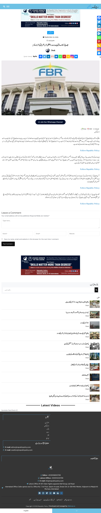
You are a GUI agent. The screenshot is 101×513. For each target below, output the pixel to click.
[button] (4, 6)
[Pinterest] (64, 56)
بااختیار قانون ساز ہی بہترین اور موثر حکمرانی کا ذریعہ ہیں (77, 302)
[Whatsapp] (60, 56)
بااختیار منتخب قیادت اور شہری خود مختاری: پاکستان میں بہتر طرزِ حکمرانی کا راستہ (73, 333)
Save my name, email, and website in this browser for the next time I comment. (31, 239)
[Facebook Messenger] (76, 56)
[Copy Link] (68, 56)
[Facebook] (40, 56)
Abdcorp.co (71, 506)
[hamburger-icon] (8, 6)
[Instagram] (72, 56)
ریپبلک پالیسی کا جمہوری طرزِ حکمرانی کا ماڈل (80, 364)
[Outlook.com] (56, 56)
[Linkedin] (48, 56)
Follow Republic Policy (90, 150)
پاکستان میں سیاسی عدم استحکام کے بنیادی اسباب (79, 385)
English (26, 511)
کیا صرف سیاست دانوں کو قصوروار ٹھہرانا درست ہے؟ (77, 312)
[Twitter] (44, 56)
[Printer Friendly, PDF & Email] (90, 129)
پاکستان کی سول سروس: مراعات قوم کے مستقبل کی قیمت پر (76, 344)
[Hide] (100, 57)
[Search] (96, 289)
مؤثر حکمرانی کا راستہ (84, 323)
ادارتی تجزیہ (50, 32)
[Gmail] (52, 56)
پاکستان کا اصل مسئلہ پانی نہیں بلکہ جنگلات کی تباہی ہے (77, 354)
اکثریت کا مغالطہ (85, 375)
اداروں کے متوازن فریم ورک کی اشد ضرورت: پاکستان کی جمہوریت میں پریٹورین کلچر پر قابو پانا (69, 396)
